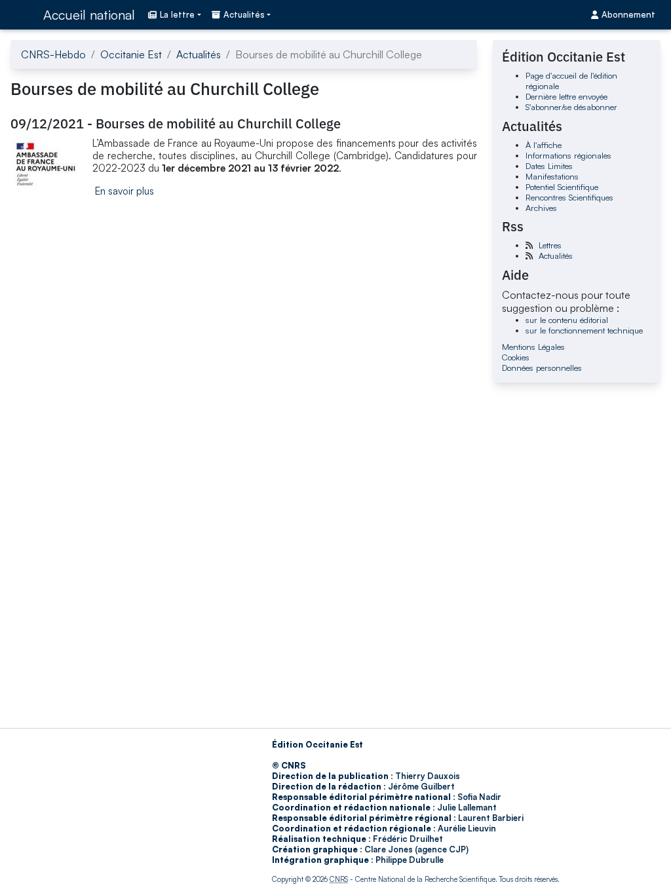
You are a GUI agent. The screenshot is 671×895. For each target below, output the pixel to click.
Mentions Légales (533, 346)
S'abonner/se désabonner (571, 107)
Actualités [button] (244, 14)
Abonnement (628, 14)
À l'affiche (544, 145)
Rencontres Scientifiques (569, 197)
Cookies (515, 357)
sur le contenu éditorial (567, 319)
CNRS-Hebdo (53, 54)
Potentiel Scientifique (562, 186)
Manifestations (552, 176)
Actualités (198, 54)
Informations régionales (568, 155)
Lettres (550, 245)
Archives (541, 207)
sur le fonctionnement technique (584, 330)
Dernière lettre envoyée (566, 96)
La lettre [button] (177, 14)
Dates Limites (549, 166)
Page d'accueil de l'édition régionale (571, 80)
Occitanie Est (131, 54)
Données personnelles (542, 367)
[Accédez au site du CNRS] (22, 14)
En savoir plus (124, 191)
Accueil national (89, 15)
